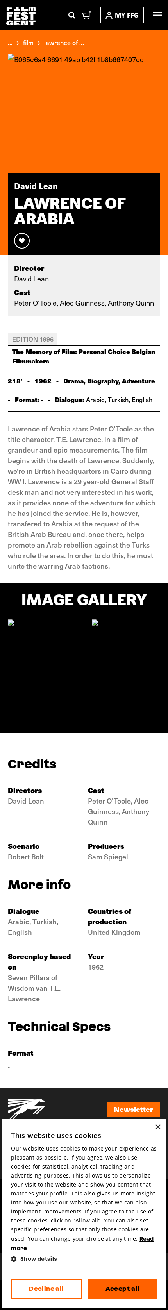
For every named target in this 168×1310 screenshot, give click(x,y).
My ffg (127, 15)
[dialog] (84, 1213)
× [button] (158, 1127)
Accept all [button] (122, 1288)
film (28, 42)
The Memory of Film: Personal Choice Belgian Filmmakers (83, 356)
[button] (84, 1259)
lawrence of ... (64, 42)
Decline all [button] (46, 1288)
